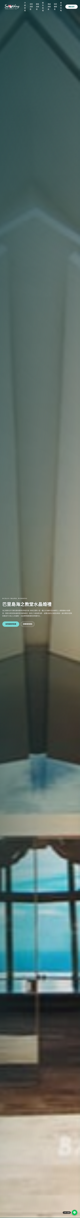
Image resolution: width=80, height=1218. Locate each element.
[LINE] (74, 1212)
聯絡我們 (71, 7)
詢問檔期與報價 (10, 624)
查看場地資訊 (27, 624)
